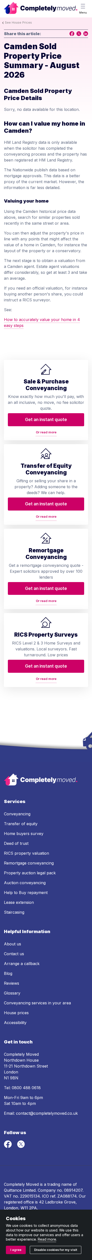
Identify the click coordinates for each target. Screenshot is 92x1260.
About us (12, 943)
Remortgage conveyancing (29, 863)
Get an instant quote (46, 419)
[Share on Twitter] (78, 33)
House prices (16, 1012)
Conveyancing (17, 813)
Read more (47, 1239)
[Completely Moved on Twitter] (21, 1146)
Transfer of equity (21, 823)
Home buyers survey (23, 833)
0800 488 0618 (26, 1087)
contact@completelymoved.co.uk (47, 1113)
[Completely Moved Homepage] (41, 8)
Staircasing (14, 912)
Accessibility (15, 1022)
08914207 (73, 1190)
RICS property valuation (26, 853)
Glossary (12, 993)
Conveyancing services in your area (37, 1002)
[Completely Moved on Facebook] (8, 1146)
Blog (8, 973)
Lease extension (19, 902)
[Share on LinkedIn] (85, 33)
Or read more (46, 432)
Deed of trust (16, 843)
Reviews (11, 983)
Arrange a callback (21, 963)
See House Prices (18, 22)
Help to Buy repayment (26, 892)
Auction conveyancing (25, 882)
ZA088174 (67, 1196)
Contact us (14, 953)
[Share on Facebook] (71, 33)
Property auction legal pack (30, 872)
